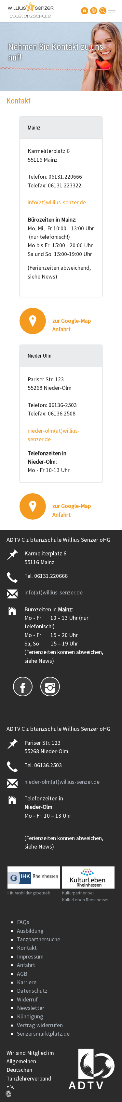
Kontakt (27, 947)
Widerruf (27, 999)
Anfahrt (26, 965)
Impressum (30, 956)
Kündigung (30, 1016)
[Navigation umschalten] (111, 12)
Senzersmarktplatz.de (43, 1033)
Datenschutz (32, 990)
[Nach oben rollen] (106, 1086)
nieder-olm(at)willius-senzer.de (62, 781)
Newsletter (30, 1008)
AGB (22, 973)
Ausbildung (30, 930)
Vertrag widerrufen (40, 1025)
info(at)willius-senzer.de (57, 202)
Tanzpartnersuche (38, 939)
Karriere (26, 982)
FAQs (23, 922)
